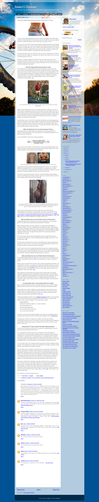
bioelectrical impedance (47, 214)
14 (34, 269)
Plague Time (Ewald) (67, 324)
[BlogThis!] (38, 376)
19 (53, 315)
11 (30, 266)
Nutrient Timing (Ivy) (67, 319)
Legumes (65, 215)
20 (55, 315)
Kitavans (64, 213)
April (66, 155)
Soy (63, 251)
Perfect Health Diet (67, 298)
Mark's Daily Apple (67, 295)
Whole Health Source (67, 305)
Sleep (64, 248)
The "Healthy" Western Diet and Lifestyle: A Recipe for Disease (74, 87)
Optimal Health (66, 227)
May (66, 157)
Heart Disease (66, 206)
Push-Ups (38, 377)
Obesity (29, 377)
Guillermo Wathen (25, 411)
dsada (22, 451)
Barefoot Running (67, 180)
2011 (65, 148)
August (67, 167)
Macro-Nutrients (66, 220)
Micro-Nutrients (66, 222)
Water (64, 270)
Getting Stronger (66, 288)
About (53, 14)
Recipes (64, 243)
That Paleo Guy (66, 302)
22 (47, 368)
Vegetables (65, 267)
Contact (59, 14)
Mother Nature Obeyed (68, 297)
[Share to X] (39, 376)
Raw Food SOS (66, 300)
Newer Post (20, 489)
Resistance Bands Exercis (27, 405)
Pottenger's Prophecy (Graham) (70, 326)
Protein (64, 231)
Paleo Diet (65, 229)
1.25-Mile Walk (66, 177)
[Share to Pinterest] (42, 376)
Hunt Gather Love (67, 293)
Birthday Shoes (66, 284)
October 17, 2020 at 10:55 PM (32, 443)
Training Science (66, 303)
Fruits (64, 201)
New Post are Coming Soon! (74, 116)
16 (23, 280)
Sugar (64, 257)
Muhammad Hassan (26, 400)
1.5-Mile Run (24, 377)
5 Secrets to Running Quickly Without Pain (73, 56)
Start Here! (25, 14)
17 (41, 294)
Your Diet (65, 276)
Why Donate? (46, 14)
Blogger (58, 498)
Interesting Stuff (66, 211)
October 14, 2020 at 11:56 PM (33, 434)
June (66, 159)
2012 (65, 150)
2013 (65, 151)
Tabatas (64, 260)
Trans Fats (65, 263)
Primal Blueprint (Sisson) (68, 330)
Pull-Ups (64, 236)
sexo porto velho (49, 462)
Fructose (65, 199)
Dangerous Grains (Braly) (68, 312)
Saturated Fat (66, 244)
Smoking (65, 250)
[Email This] (37, 376)
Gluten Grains (66, 203)
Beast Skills (65, 283)
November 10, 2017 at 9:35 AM (34, 384)
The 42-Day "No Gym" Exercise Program (73, 66)
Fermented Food (66, 196)
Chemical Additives (67, 185)
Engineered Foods (67, 192)
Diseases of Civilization (68, 191)
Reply (22, 396)
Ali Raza (23, 443)
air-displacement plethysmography (33, 214)
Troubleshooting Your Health (69, 265)
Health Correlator (66, 291)
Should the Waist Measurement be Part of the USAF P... (73, 164)
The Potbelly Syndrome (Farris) (70, 344)
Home (19, 14)
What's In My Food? (67, 272)
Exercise (64, 194)
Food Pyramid (66, 198)
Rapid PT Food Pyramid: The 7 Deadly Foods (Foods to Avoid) (74, 46)
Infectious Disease (67, 210)
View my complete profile (68, 26)
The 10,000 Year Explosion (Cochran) (71, 334)
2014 (65, 153)
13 (33, 266)
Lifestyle (64, 218)
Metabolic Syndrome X (41, 297)
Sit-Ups (42, 377)
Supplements (66, 258)
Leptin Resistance (67, 217)
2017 (65, 171)
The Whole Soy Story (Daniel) (69, 348)
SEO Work (23, 434)
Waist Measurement (49, 377)
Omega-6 (65, 225)
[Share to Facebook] (41, 376)
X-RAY (54, 214)
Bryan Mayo (25, 375)
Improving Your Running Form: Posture (74, 96)
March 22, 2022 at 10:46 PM (31, 460)
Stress (64, 253)
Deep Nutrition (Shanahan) (69, 314)
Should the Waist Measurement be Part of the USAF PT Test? (74, 107)
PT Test (33, 377)
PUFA (64, 234)
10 (26, 239)
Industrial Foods (66, 208)
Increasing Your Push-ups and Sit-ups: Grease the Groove (74, 76)
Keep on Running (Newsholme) (70, 317)
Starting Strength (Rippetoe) (69, 332)
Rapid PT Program (25, 6)
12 (32, 266)
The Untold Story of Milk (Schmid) (70, 346)
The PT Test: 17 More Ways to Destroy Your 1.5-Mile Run (74, 136)
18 (52, 315)
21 (56, 315)
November (67, 169)
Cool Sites (65, 187)
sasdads (23, 460)
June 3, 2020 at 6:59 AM (29, 423)
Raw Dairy (65, 241)
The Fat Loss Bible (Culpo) (69, 337)
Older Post (56, 489)
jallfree (48, 498)
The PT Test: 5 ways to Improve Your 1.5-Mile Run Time (72, 161)
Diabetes (65, 189)
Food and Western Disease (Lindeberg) (72, 316)
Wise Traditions (66, 307)
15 (23, 275)
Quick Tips (65, 239)
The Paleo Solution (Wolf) (68, 341)
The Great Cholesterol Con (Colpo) (71, 339)
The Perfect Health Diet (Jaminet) (70, 342)
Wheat (64, 274)
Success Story (66, 255)
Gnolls (64, 290)
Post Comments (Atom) (29, 492)
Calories (64, 182)
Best (22, 423)
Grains (64, 205)
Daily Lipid (65, 286)
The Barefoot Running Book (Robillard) (71, 335)
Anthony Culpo (66, 281)
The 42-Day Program (36, 14)
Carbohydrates (66, 184)
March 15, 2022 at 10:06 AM (30, 451)
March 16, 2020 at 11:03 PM (36, 411)
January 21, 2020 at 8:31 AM (37, 400)
